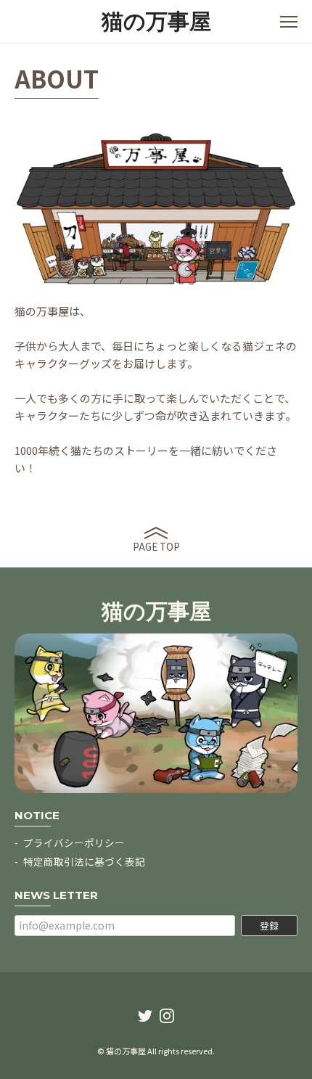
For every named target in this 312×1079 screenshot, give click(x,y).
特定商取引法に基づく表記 (84, 861)
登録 (269, 925)
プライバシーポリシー (74, 842)
